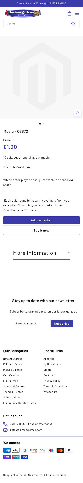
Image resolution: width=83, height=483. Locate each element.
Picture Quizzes (12, 369)
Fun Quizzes (10, 380)
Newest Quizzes (13, 358)
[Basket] (69, 13)
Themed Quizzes (13, 391)
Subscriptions (11, 397)
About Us (49, 358)
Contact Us (50, 375)
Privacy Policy (51, 380)
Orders (47, 369)
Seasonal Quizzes (14, 386)
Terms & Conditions (55, 386)
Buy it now (41, 230)
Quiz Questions (12, 375)
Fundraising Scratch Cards (19, 402)
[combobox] (41, 24)
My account (50, 391)
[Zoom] (77, 113)
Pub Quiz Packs (12, 364)
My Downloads (52, 364)
